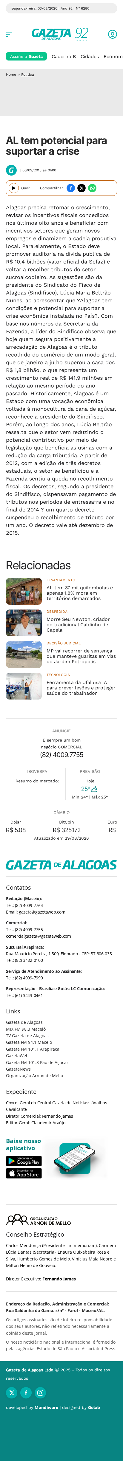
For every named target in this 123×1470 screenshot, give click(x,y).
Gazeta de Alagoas (24, 1022)
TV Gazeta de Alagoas (27, 1035)
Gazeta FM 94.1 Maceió (29, 1042)
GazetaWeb (17, 1055)
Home (11, 74)
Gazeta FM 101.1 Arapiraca (32, 1049)
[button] (112, 34)
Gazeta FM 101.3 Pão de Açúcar (37, 1062)
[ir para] (75, 1159)
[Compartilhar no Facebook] (71, 188)
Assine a (26, 56)
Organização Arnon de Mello (34, 1075)
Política (27, 74)
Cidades (90, 56)
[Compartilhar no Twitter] (81, 188)
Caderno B (64, 56)
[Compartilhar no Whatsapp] (92, 188)
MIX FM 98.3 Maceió (26, 1029)
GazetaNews (18, 1069)
